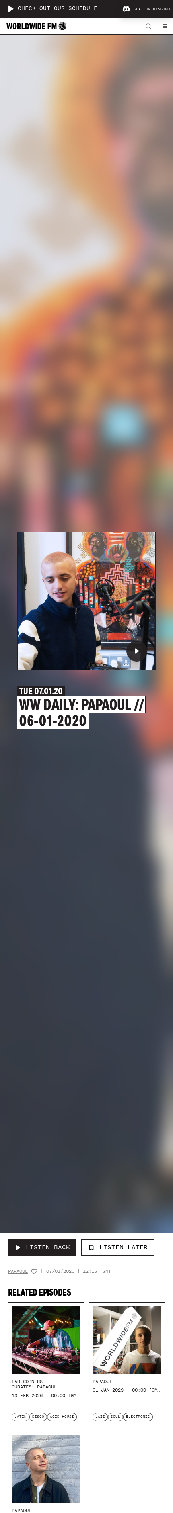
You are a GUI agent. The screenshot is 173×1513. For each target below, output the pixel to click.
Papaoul (18, 1271)
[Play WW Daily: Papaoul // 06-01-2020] (136, 651)
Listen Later (123, 1247)
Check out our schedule (57, 9)
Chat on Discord (152, 9)
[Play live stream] (10, 9)
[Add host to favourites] (34, 1271)
